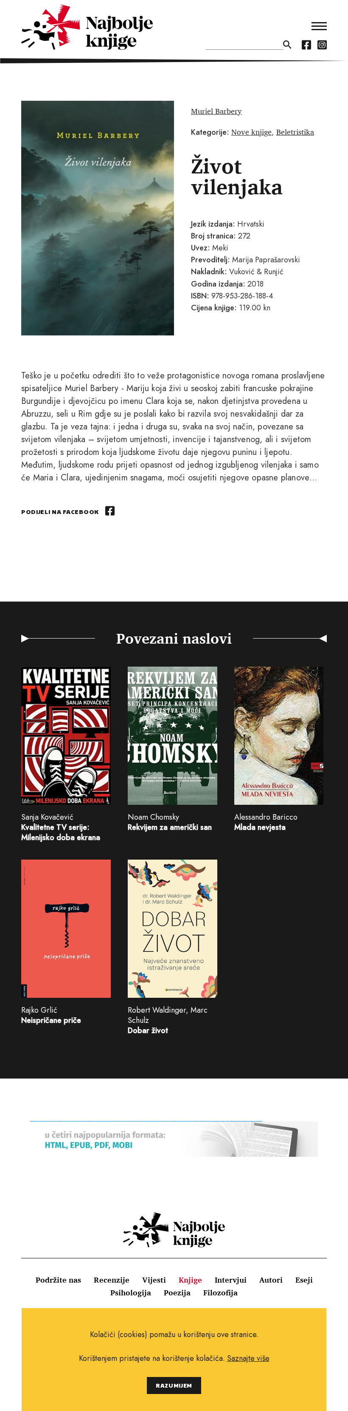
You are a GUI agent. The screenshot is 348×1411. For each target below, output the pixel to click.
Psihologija (130, 1292)
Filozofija (220, 1292)
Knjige (190, 1279)
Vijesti (154, 1279)
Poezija (177, 1292)
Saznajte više (248, 1358)
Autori (271, 1279)
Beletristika (295, 131)
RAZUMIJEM (174, 1385)
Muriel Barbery (216, 111)
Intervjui (231, 1279)
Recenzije (111, 1279)
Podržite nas (58, 1279)
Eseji (304, 1279)
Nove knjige (251, 131)
